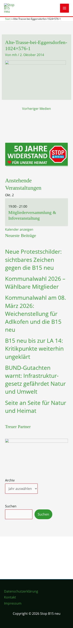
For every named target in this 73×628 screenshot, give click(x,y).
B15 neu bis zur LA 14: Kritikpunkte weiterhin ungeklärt (34, 348)
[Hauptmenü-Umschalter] (64, 8)
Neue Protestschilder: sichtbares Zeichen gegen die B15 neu (33, 259)
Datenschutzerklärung (21, 591)
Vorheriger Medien (36, 108)
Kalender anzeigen (19, 229)
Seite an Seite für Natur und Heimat (35, 406)
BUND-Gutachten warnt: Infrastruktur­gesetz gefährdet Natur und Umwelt (35, 380)
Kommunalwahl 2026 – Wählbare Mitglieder (35, 282)
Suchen (10, 506)
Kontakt (10, 597)
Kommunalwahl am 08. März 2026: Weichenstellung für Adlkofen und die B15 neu (35, 313)
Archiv (10, 480)
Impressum (12, 603)
